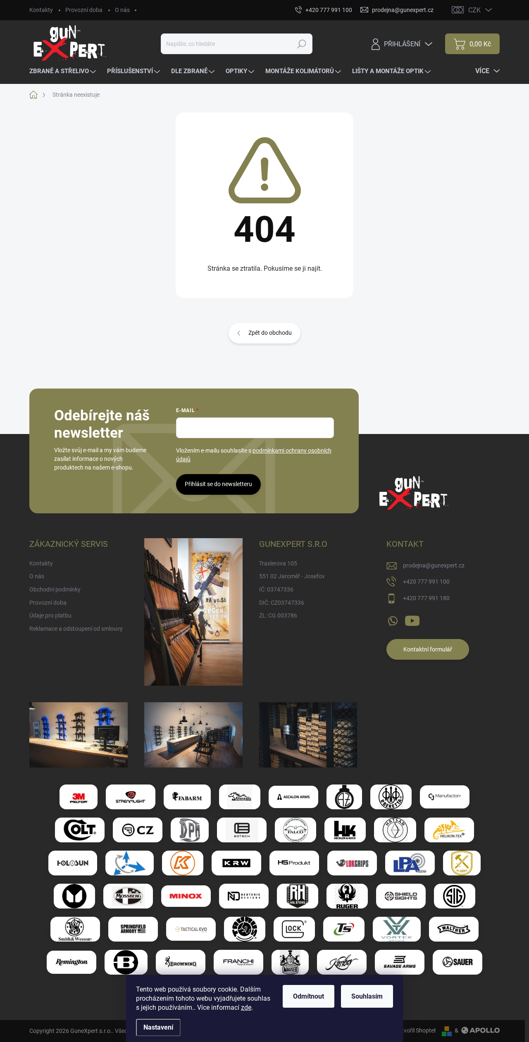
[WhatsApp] (392, 619)
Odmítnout (308, 996)
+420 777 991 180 (426, 598)
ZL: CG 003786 (278, 615)
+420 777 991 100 (426, 581)
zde (246, 1007)
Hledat (301, 44)
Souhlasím (367, 996)
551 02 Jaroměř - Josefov (292, 576)
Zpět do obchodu (270, 332)
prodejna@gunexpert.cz (434, 565)
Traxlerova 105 (278, 563)
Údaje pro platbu (50, 615)
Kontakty (41, 10)
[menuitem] (63, 71)
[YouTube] (412, 619)
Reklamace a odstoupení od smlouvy (76, 628)
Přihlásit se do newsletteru (218, 484)
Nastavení (158, 1027)
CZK (474, 10)
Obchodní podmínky (55, 589)
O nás (122, 10)
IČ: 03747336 (276, 589)
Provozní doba (83, 10)
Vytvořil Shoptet (415, 1030)
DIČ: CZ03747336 (281, 602)
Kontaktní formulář (427, 649)
